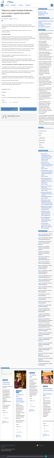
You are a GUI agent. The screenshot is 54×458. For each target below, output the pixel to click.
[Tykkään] (2, 20)
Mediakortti (3, 447)
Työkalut (21, 5)
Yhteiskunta (41, 147)
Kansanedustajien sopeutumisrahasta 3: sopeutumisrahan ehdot (46, 35)
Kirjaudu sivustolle (42, 12)
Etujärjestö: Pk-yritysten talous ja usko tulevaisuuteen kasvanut (46, 187)
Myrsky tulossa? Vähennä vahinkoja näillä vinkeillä (46, 207)
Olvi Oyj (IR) (40, 353)
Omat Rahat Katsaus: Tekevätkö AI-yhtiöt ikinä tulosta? (45, 63)
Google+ (3, 95)
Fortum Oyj (40, 283)
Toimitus (7, 445)
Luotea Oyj (40, 363)
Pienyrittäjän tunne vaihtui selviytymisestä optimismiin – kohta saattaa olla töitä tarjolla (47, 173)
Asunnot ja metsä (42, 131)
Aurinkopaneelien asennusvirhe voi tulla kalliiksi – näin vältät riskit (46, 225)
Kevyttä (40, 133)
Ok (45, 456)
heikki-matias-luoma (14, 18)
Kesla (39, 294)
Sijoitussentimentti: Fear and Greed (45, 21)
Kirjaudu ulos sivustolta (43, 13)
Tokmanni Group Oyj (42, 333)
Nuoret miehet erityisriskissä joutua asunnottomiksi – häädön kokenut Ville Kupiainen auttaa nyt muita (46, 156)
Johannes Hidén (46, 435)
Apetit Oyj (40, 290)
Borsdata (40, 22)
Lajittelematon (42, 138)
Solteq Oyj (40, 298)
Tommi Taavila (32, 410)
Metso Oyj (40, 265)
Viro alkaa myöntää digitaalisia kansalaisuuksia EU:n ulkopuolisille (28, 109)
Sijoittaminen (41, 142)
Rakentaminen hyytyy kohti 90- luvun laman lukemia (8, 109)
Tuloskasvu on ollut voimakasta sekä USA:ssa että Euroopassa (20, 398)
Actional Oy (4, 92)
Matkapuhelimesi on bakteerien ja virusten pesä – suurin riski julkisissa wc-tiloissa (47, 165)
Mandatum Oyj (41, 246)
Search (52, 5)
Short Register (41, 25)
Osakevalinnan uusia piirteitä (6, 383)
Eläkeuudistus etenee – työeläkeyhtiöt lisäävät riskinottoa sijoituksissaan (46, 201)
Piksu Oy (2, 445)
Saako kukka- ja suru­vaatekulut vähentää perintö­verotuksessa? (45, 212)
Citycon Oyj (40, 234)
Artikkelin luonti (41, 15)
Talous (40, 145)
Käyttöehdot (12, 445)
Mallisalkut (13, 5)
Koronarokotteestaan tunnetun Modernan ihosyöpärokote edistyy (46, 219)
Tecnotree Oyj (41, 309)
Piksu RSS (41, 445)
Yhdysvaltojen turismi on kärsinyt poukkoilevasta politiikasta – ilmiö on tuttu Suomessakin (46, 180)
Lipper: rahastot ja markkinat (44, 27)
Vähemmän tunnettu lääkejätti (45, 53)
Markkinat (28, 5)
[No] (52, 456)
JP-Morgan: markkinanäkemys (44, 24)
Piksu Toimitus (19, 436)
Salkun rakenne (42, 140)
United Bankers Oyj (42, 241)
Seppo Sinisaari (6, 422)
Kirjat (40, 135)
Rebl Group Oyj (41, 257)
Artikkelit (7, 5)
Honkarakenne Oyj (42, 305)
